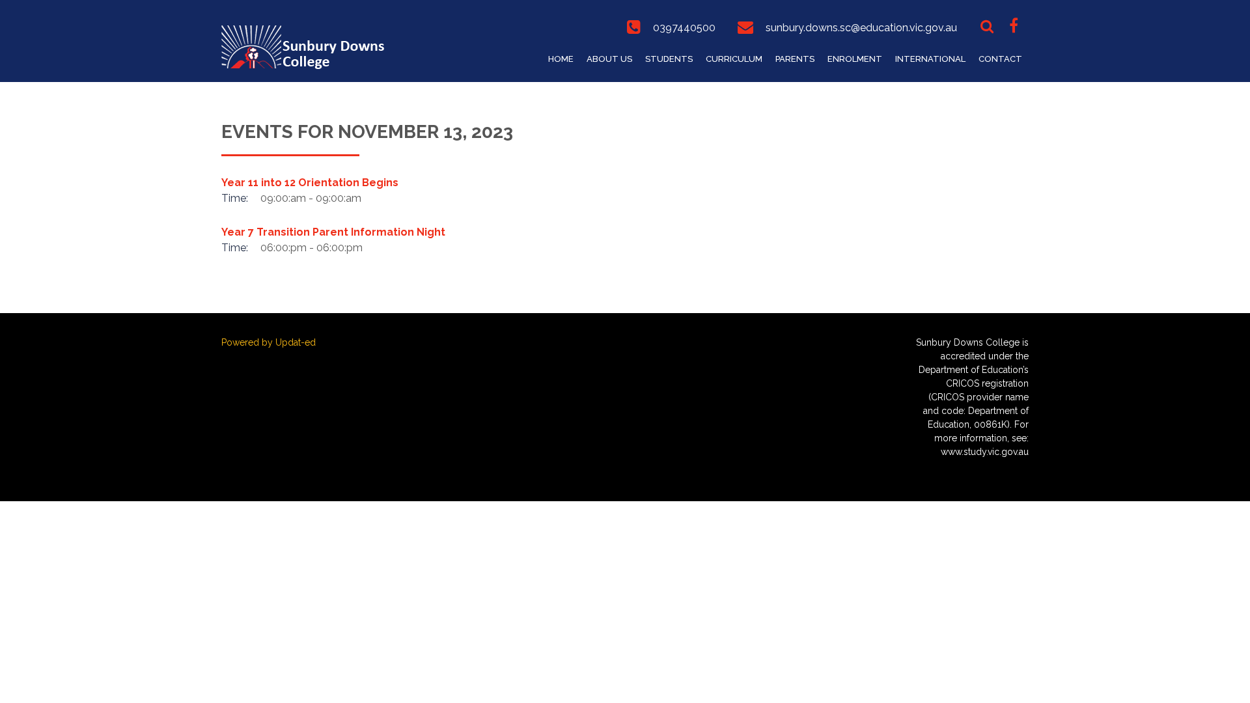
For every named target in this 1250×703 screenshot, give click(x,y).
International (930, 59)
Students (669, 59)
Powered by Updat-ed (268, 342)
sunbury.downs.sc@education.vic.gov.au (861, 27)
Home (561, 59)
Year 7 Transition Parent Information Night (333, 232)
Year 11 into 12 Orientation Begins (309, 182)
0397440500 (684, 27)
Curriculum (734, 59)
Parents (794, 59)
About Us (609, 59)
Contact (1000, 59)
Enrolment (854, 59)
